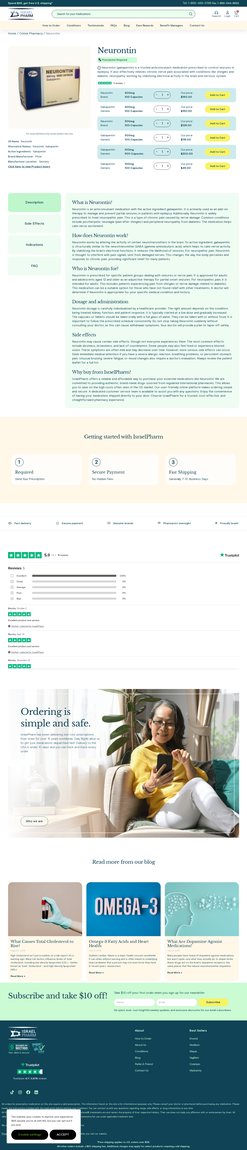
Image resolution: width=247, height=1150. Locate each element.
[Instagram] (20, 1092)
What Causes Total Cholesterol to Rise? (42, 943)
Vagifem (194, 1057)
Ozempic (195, 1064)
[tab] (34, 202)
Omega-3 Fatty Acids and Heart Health (119, 943)
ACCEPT (63, 1134)
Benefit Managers (171, 25)
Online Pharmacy (31, 33)
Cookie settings (29, 1134)
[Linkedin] (36, 1092)
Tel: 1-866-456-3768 (197, 3)
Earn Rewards (144, 25)
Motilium (195, 1045)
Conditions (74, 25)
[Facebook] (28, 1092)
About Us (140, 1045)
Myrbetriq (195, 1070)
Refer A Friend (144, 1064)
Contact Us (197, 25)
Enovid (194, 1038)
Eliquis (193, 1051)
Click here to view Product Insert (29, 166)
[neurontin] (49, 87)
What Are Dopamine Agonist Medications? (194, 943)
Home (12, 33)
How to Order (51, 25)
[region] (44, 1126)
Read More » (18, 976)
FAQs (114, 25)
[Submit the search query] (191, 14)
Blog (126, 25)
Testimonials (96, 25)
